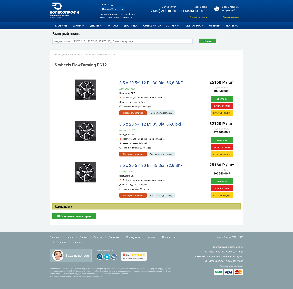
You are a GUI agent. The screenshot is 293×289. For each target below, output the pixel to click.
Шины (69, 237)
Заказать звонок (198, 17)
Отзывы (214, 25)
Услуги (151, 237)
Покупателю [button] (193, 25)
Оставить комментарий (75, 216)
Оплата (113, 25)
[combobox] (122, 41)
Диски (65, 54)
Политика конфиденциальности (87, 276)
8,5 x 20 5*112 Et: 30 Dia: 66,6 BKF (151, 82)
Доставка (131, 25)
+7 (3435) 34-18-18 (194, 11)
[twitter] (107, 257)
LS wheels (77, 54)
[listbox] (112, 9)
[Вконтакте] (114, 257)
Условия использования (60, 276)
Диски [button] (95, 25)
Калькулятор (152, 25)
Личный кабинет (230, 17)
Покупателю (169, 237)
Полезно (232, 25)
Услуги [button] (171, 25)
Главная (61, 25)
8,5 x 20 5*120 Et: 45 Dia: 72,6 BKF (151, 165)
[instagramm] (100, 257)
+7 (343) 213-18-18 (162, 11)
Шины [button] (77, 25)
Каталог (56, 54)
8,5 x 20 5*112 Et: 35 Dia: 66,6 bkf (150, 124)
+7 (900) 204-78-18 (233, 251)
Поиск (207, 41)
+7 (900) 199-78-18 (233, 261)
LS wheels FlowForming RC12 (100, 54)
